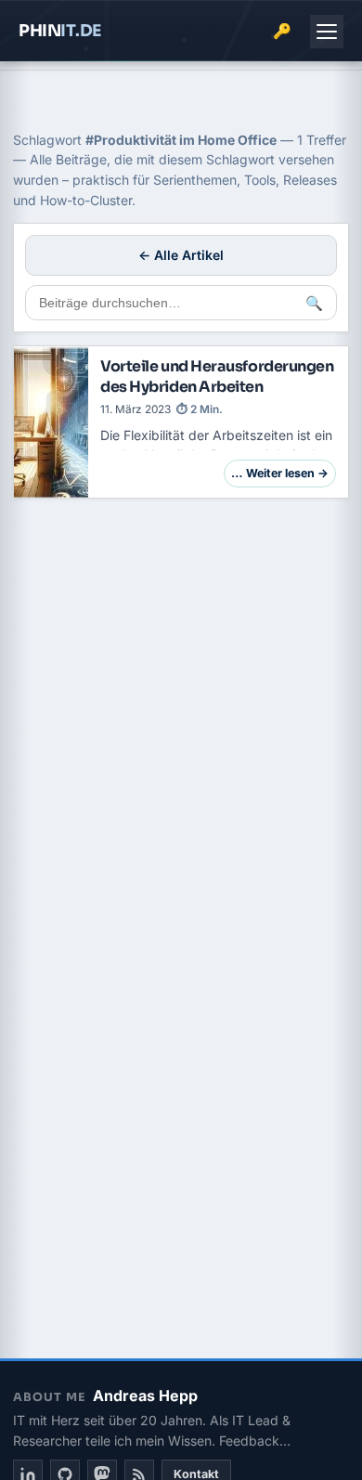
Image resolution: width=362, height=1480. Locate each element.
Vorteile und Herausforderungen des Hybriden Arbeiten (217, 376)
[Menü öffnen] (326, 31)
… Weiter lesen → (280, 473)
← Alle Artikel (181, 255)
